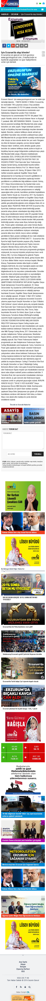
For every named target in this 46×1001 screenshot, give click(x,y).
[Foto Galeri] (43, 3)
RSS (23, 971)
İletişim (23, 967)
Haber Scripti (21, 992)
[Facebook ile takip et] (16, 987)
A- (43, 55)
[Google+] (13, 46)
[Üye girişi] (25, 987)
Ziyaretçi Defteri (23, 969)
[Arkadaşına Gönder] (17, 46)
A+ (43, 52)
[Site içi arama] (29, 987)
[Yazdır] (22, 46)
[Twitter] (8, 46)
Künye (23, 964)
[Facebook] (4, 46)
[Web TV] (40, 3)
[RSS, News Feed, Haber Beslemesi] (21, 987)
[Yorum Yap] (26, 46)
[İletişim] (42, 9)
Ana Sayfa (23, 962)
